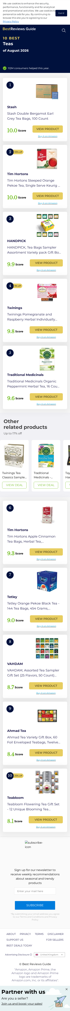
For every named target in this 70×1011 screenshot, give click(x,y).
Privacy (25, 934)
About (11, 934)
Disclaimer (56, 934)
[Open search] (64, 30)
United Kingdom (49, 954)
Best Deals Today (19, 945)
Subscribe (35, 905)
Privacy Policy (11, 21)
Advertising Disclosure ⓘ (18, 954)
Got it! (61, 13)
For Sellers (55, 939)
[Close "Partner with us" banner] (66, 989)
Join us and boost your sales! (21, 1003)
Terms (39, 934)
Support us (14, 939)
